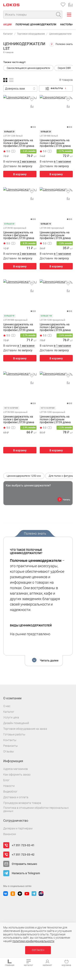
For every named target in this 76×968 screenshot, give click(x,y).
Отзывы (8, 751)
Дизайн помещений (16, 723)
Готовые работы (14, 734)
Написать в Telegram (26, 873)
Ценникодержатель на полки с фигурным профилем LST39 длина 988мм (18, 327)
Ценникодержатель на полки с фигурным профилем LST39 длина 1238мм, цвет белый (18, 143)
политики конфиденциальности (33, 941)
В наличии (19, 161)
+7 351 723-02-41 (23, 845)
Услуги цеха (11, 717)
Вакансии (9, 834)
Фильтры (58, 88)
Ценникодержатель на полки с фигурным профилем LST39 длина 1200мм (55, 419)
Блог (6, 780)
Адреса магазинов (15, 768)
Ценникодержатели (60, 33)
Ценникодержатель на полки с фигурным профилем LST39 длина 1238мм (55, 327)
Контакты (9, 740)
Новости (9, 785)
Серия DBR (64, 67)
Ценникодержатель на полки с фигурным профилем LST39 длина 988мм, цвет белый (55, 143)
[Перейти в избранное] (63, 5)
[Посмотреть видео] (13, 151)
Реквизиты (10, 745)
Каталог (8, 33)
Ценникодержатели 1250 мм (24, 475)
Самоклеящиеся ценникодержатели (28, 67)
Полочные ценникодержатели (36, 24)
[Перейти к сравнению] (70, 5)
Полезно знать (64, 44)
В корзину (20, 174)
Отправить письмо (24, 863)
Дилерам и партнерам (17, 828)
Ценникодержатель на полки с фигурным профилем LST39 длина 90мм (18, 235)
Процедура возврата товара (22, 803)
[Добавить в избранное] (32, 99)
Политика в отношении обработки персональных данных (36, 809)
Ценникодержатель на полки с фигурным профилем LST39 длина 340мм (55, 235)
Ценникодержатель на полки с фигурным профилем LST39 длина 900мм (18, 419)
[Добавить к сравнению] (32, 106)
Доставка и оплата (15, 797)
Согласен (38, 950)
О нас (6, 706)
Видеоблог (10, 791)
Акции (7, 24)
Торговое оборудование (31, 33)
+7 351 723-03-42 (23, 854)
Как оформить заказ (16, 774)
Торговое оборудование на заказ (25, 728)
